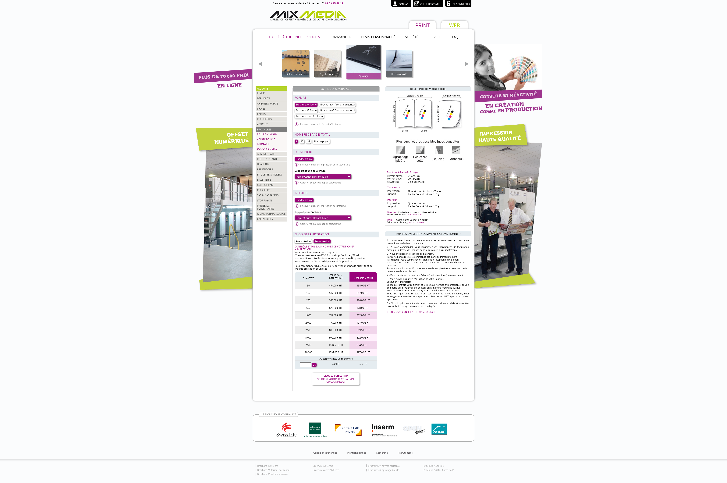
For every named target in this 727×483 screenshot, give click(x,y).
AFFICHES (262, 124)
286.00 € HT (363, 300)
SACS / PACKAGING (267, 195)
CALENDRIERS (265, 219)
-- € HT (335, 364)
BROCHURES (264, 129)
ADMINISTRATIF (266, 154)
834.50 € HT (363, 345)
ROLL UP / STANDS (267, 159)
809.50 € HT (335, 330)
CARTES (261, 114)
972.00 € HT (335, 337)
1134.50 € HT (336, 345)
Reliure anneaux (267, 134)
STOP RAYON (264, 200)
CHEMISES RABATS (267, 103)
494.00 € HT (335, 285)
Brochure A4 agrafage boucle (383, 470)
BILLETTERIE (264, 179)
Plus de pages (321, 141)
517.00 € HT (335, 293)
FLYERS (261, 93)
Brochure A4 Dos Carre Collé (439, 470)
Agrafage (263, 144)
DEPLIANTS (263, 98)
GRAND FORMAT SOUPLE (271, 213)
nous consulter (415, 214)
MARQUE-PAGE (265, 185)
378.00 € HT (363, 308)
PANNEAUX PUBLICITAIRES (265, 207)
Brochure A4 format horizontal (384, 465)
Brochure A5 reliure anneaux (272, 474)
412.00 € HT (363, 315)
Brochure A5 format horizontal (273, 470)
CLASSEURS (263, 190)
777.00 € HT (335, 322)
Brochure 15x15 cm (267, 465)
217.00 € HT (363, 293)
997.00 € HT (363, 352)
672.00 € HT (363, 337)
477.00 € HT (363, 322)
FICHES (261, 108)
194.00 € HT (363, 285)
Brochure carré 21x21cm (326, 470)
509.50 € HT (363, 330)
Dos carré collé (267, 148)
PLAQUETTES (264, 119)
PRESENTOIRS (265, 169)
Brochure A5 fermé (434, 465)
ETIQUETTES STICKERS (269, 174)
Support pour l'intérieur (308, 212)
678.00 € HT (335, 308)
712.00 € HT (335, 315)
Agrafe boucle (266, 139)
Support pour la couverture (310, 170)
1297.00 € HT (336, 352)
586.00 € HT (335, 300)
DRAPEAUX (263, 164)
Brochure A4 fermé (323, 465)
